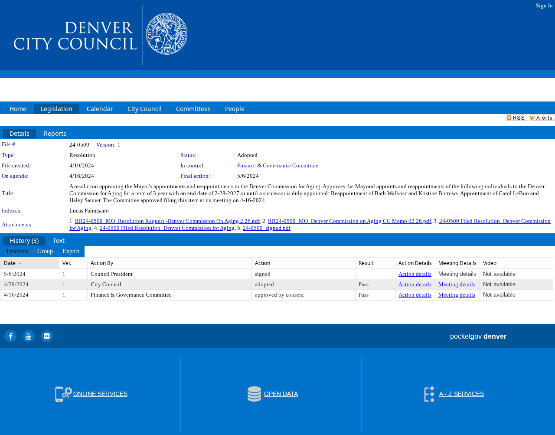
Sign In (544, 5)
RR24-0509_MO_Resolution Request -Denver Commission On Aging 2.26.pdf (167, 221)
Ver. (66, 263)
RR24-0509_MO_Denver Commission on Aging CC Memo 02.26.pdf (349, 221)
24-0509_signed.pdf (267, 228)
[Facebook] (10, 336)
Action (262, 263)
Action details (414, 274)
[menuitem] (16, 251)
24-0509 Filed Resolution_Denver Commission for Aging (167, 228)
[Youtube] (29, 336)
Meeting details (456, 284)
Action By (102, 263)
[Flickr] (47, 336)
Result (366, 263)
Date (10, 263)
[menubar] (42, 251)
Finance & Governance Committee (277, 165)
